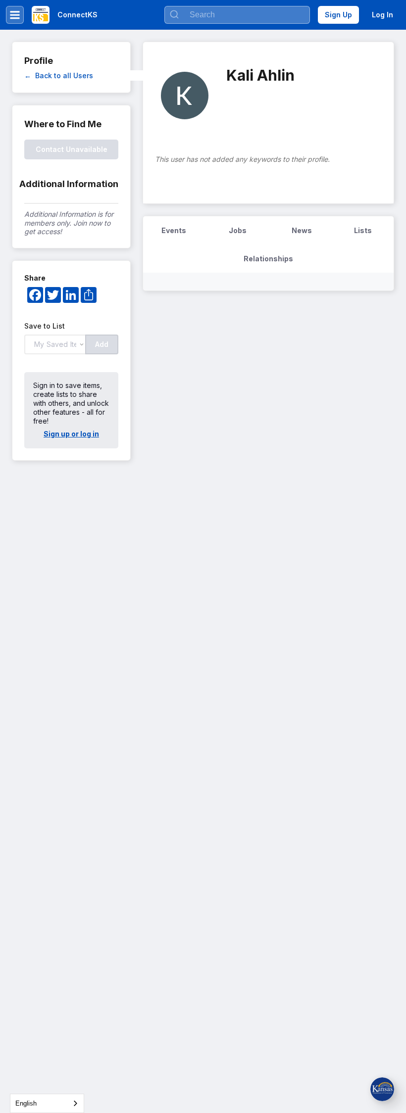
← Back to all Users (58, 75)
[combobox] (47, 1103)
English (26, 1103)
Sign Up (338, 14)
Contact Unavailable (71, 149)
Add (101, 344)
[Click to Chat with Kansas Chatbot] (382, 1089)
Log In (382, 14)
